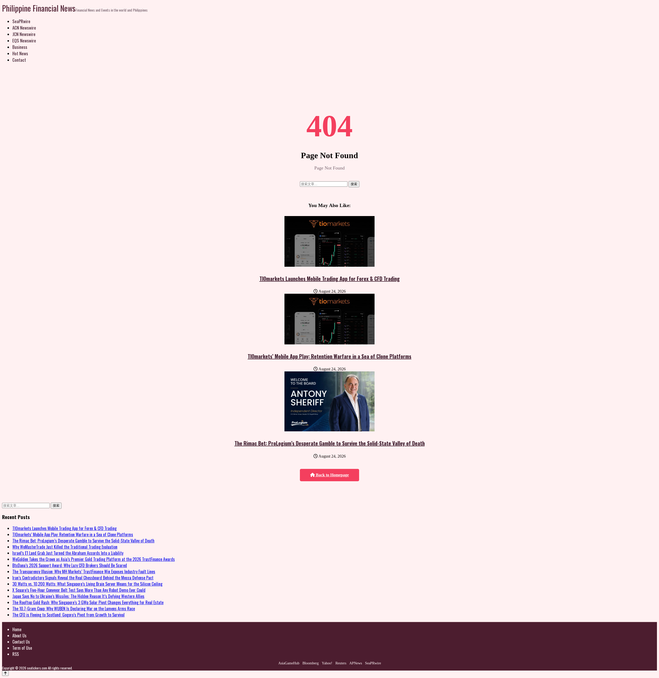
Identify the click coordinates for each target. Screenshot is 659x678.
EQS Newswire (24, 40)
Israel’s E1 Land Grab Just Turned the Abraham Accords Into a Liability (67, 553)
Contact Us (21, 642)
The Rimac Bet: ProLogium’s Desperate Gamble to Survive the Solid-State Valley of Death (330, 443)
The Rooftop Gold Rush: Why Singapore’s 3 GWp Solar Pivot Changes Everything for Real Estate (87, 602)
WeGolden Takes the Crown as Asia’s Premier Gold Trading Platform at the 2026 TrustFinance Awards (93, 559)
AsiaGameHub (288, 663)
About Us (19, 635)
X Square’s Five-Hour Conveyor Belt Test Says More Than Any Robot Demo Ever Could (78, 590)
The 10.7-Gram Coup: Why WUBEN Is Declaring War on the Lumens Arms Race (73, 608)
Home (16, 629)
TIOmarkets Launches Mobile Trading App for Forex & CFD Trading (329, 278)
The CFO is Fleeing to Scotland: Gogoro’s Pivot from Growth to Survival (68, 615)
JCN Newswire (24, 34)
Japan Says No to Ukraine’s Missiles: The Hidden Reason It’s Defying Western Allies (78, 596)
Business (19, 47)
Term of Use (22, 648)
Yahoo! (327, 663)
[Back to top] (5, 673)
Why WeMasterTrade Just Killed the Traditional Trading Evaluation (64, 547)
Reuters (340, 663)
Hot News (20, 53)
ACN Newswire (24, 27)
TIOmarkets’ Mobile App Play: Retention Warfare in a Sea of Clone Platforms (329, 356)
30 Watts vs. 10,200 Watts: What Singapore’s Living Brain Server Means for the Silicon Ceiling (87, 584)
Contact (19, 60)
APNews (355, 663)
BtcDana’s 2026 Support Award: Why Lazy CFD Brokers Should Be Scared (69, 565)
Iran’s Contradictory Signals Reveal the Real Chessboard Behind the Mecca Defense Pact (82, 578)
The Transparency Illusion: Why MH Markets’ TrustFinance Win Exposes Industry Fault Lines (83, 571)
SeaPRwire (21, 21)
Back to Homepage (332, 475)
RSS (15, 654)
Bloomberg (310, 663)
